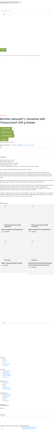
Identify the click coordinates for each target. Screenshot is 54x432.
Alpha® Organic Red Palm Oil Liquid (11, 263)
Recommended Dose (7, 135)
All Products (6, 55)
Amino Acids (31, 145)
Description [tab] (3, 157)
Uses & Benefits (6, 128)
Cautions (4, 139)
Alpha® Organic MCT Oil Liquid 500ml (39, 229)
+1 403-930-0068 (13, 3)
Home (1, 55)
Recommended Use (7, 132)
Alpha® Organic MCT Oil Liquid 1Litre (12, 229)
